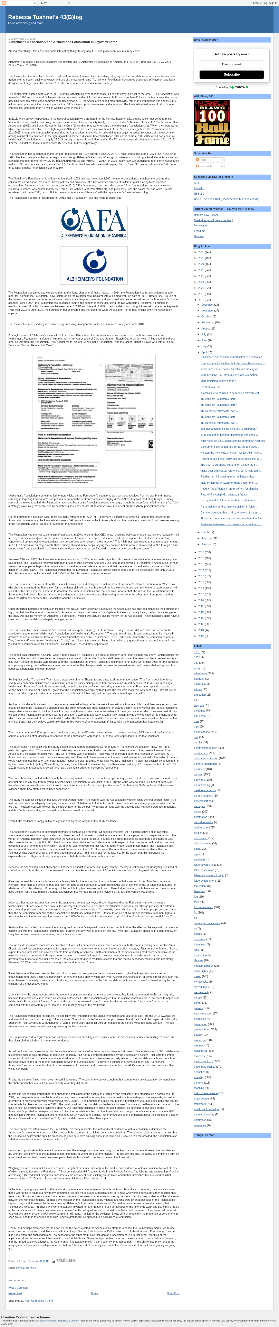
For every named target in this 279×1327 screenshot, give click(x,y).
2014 (201, 570)
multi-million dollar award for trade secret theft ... (229, 482)
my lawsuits (201, 981)
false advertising (203, 864)
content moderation (205, 763)
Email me (199, 230)
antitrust (199, 678)
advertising (200, 673)
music (197, 976)
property (199, 1045)
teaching (199, 1087)
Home (94, 1293)
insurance (199, 939)
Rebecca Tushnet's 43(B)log (45, 17)
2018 (201, 299)
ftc (195, 912)
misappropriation (203, 965)
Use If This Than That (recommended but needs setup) (226, 199)
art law (198, 689)
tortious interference (206, 1093)
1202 (197, 657)
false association (204, 870)
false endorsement (205, 880)
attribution (200, 694)
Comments (205, 166)
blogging (199, 705)
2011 (201, 588)
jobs (196, 949)
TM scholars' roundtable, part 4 (219, 404)
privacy (198, 1034)
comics (198, 742)
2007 (201, 612)
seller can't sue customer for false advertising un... (230, 369)
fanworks (199, 891)
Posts (202, 159)
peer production (203, 1013)
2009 (201, 600)
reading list (200, 1050)
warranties (200, 1125)
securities (199, 1072)
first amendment (203, 907)
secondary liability (204, 1066)
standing (199, 1077)
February (207, 538)
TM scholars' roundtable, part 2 (219, 416)
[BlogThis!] (62, 1260)
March (205, 532)
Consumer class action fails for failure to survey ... (230, 446)
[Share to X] (66, 1260)
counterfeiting (202, 785)
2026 (201, 252)
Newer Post (15, 1293)
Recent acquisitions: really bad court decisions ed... (231, 458)
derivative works (203, 822)
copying (198, 774)
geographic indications (207, 923)
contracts (199, 769)
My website (201, 225)
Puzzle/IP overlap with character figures (224, 494)
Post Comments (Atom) (39, 1300)
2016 (201, 558)
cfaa (196, 721)
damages (199, 806)
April (204, 352)
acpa (197, 668)
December (207, 304)
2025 (201, 258)
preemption (200, 1024)
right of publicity (203, 1061)
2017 (201, 552)
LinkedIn (199, 188)
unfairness (200, 1119)
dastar (197, 811)
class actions (202, 731)
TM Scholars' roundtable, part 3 (219, 410)
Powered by (221, 87)
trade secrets (202, 1098)
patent (197, 1002)
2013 (201, 576)
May (204, 346)
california (199, 710)
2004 (201, 630)
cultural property (203, 795)
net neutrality (201, 992)
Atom (197, 183)
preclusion (200, 1018)
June (204, 340)
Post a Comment (18, 1287)
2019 (201, 294)
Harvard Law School (206, 214)
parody (198, 997)
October (206, 316)
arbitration (200, 684)
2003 (201, 636)
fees (196, 901)
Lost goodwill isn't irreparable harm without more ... (230, 500)
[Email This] (59, 1260)
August (206, 328)
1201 (197, 652)
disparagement (202, 843)
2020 (201, 287)
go (195, 928)
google (198, 933)
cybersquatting (202, 800)
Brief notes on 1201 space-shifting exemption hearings (233, 440)
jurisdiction (200, 955)
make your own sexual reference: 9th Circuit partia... (231, 470)
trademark (31, 1267)
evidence (199, 859)
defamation (200, 816)
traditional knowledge (206, 1109)
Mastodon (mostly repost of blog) (213, 220)
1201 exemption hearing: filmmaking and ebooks (229, 434)
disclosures (201, 838)
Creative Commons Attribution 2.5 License (58, 1320)
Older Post (173, 1293)
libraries (198, 960)
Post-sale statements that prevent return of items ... (231, 524)
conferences (201, 753)
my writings (201, 987)
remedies (199, 1056)
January (206, 544)
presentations (202, 1029)
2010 (201, 594)
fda (196, 896)
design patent (202, 827)
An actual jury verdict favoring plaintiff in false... (229, 506)
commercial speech (205, 747)
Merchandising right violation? (218, 380)
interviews (200, 944)
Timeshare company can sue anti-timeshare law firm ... (233, 518)
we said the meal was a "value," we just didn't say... (231, 452)
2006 (201, 618)
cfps (196, 726)
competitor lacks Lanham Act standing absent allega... (233, 363)
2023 (201, 270)
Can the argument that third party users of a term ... (231, 512)
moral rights (201, 971)
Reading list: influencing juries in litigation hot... (228, 476)
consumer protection (206, 758)
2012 (201, 582)
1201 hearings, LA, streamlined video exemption (229, 375)
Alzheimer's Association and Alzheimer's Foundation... (232, 357)
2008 (201, 606)
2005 (201, 624)
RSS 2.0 (199, 193)
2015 (201, 564)
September (208, 322)
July (204, 334)
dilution (198, 832)
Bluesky (199, 236)
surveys (20, 1267)
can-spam (200, 715)
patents (198, 1008)
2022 (201, 276)
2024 (201, 264)
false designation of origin (209, 875)
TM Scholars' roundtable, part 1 (219, 422)
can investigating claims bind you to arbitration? (229, 428)
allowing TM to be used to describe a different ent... (231, 393)
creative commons (205, 790)
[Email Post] (53, 1261)
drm (196, 854)
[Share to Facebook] (70, 1260)
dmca (197, 848)
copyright (199, 779)
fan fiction (200, 886)
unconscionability (204, 1114)
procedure (200, 1040)
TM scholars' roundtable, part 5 (219, 398)
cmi (196, 737)
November (207, 310)
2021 (201, 282)
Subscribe (232, 74)
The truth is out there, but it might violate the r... (229, 464)
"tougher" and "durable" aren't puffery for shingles (230, 488)
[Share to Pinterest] (74, 1260)
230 (196, 662)
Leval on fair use (210, 387)
